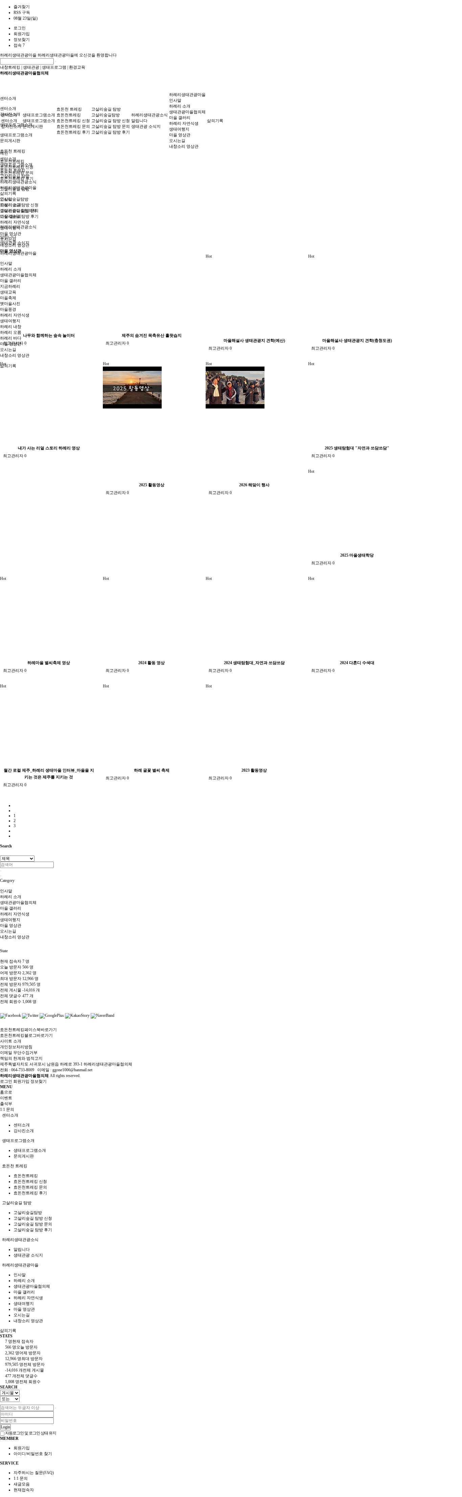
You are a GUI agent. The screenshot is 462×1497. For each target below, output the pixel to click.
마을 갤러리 (10, 280)
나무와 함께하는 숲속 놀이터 (49, 335)
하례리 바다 (10, 338)
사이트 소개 (10, 1041)
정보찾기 (22, 39)
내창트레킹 (10, 67)
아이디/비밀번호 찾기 (33, 1453)
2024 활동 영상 (151, 662)
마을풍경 (8, 309)
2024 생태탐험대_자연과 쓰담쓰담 (254, 662)
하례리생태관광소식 (149, 115)
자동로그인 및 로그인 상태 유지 (30, 1433)
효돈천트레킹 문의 (73, 126)
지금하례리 (10, 286)
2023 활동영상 (254, 770)
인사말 (6, 263)
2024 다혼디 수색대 (357, 662)
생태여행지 (10, 321)
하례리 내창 (10, 326)
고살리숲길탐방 (14, 199)
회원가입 (22, 33)
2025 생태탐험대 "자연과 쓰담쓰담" (357, 448)
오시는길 (8, 349)
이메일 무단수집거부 (19, 1052)
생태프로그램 (54, 67)
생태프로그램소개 (16, 135)
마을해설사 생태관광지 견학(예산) (254, 340)
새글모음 (22, 1484)
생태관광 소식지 (146, 126)
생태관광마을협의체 (18, 275)
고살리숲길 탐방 (106, 109)
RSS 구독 (22, 12)
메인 (4, 153)
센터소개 (8, 98)
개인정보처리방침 (16, 1047)
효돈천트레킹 (68, 115)
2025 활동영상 (151, 485)
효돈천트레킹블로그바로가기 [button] (26, 1035)
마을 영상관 (10, 344)
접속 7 (19, 45)
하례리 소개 (10, 269)
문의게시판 (10, 140)
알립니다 (139, 120)
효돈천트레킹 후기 (73, 132)
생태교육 (8, 292)
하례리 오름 (10, 332)
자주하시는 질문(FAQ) (34, 1472)
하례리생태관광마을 (19, 55)
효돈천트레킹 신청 (73, 120)
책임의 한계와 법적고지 (21, 1058)
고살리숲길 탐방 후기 (110, 132)
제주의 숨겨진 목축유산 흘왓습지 (152, 335)
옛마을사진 (10, 303)
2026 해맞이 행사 (254, 485)
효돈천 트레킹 (12, 151)
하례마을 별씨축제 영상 (48, 662)
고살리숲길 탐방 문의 (110, 126)
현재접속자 (24, 1490)
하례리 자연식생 (14, 315)
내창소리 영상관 (14, 355)
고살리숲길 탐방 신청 (110, 120)
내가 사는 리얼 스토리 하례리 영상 (49, 448)
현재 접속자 (14, 961)
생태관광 (31, 67)
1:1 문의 (21, 1478)
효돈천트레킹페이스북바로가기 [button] (28, 1029)
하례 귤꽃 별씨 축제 (151, 770)
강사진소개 (11, 126)
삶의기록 (8, 366)
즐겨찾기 (22, 6)
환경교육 (77, 67)
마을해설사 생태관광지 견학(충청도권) (357, 340)
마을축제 (8, 298)
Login (5, 1427)
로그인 (20, 28)
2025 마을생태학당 (357, 555)
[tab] (231, 1115)
